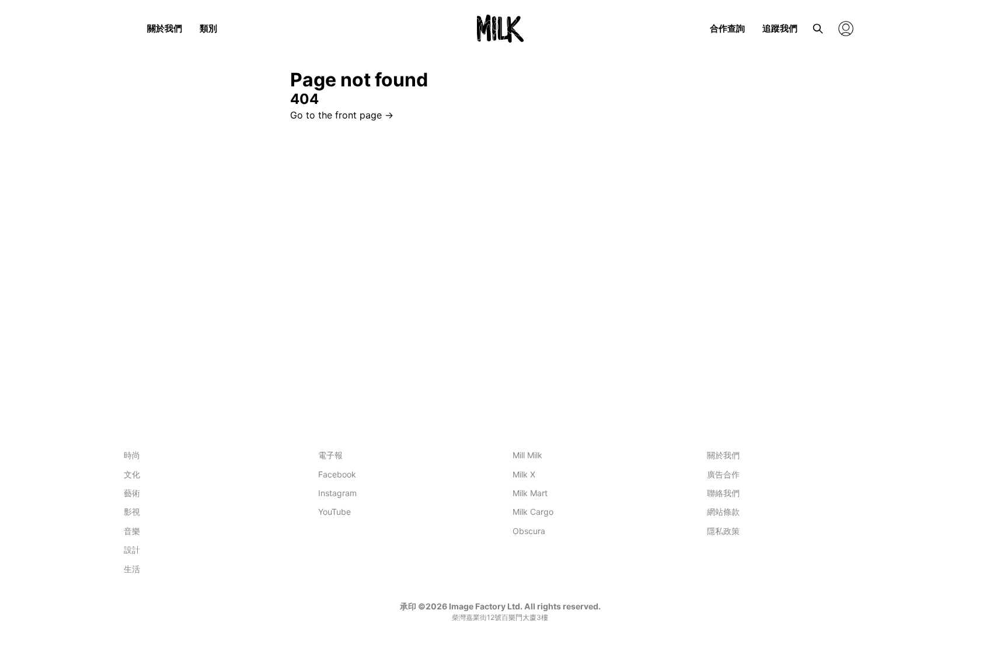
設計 (132, 550)
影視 (132, 512)
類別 (208, 28)
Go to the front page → (341, 115)
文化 (132, 474)
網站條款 (723, 512)
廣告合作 (723, 474)
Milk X (524, 474)
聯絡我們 (723, 493)
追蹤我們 (779, 28)
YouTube (334, 512)
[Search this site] (818, 28)
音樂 (132, 531)
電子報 (330, 455)
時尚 (132, 455)
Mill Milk (527, 455)
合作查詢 (727, 28)
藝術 (132, 493)
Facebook (337, 474)
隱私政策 (723, 531)
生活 (132, 569)
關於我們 (164, 28)
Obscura (529, 531)
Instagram (337, 493)
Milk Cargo (533, 512)
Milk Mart (530, 493)
